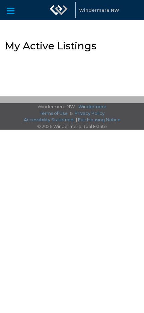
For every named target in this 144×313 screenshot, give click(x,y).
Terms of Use (54, 113)
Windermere (92, 106)
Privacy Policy (89, 113)
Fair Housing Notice (99, 119)
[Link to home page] (58, 10)
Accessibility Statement (49, 119)
